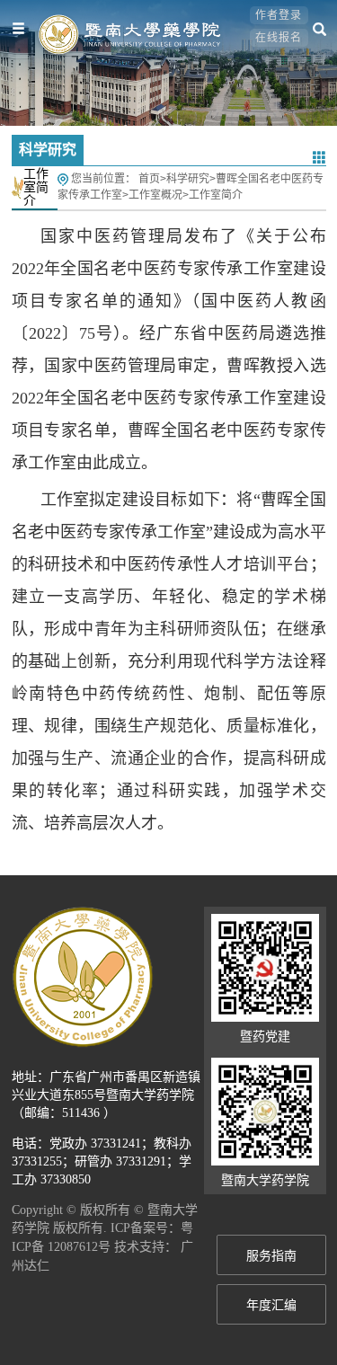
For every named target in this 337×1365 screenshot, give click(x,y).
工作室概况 (155, 195)
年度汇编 (271, 1305)
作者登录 (278, 15)
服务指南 (271, 1256)
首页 (149, 179)
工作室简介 (216, 195)
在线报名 (278, 37)
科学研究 (187, 179)
